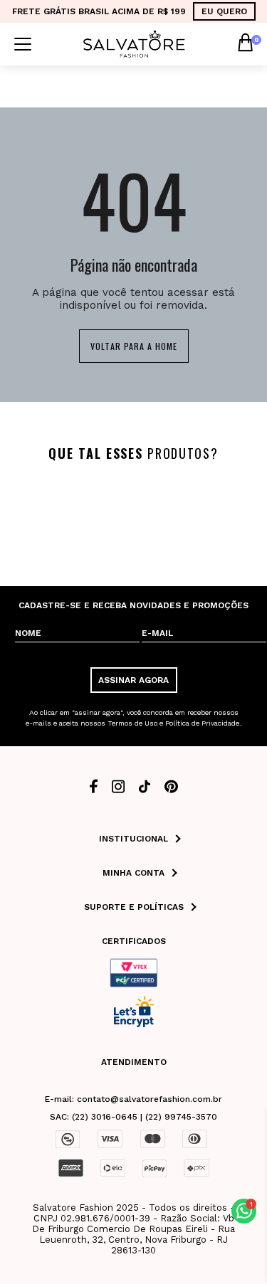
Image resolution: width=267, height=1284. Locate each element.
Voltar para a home (133, 346)
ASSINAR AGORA (133, 680)
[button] (243, 1211)
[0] (245, 44)
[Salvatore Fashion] (134, 43)
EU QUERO (224, 11)
